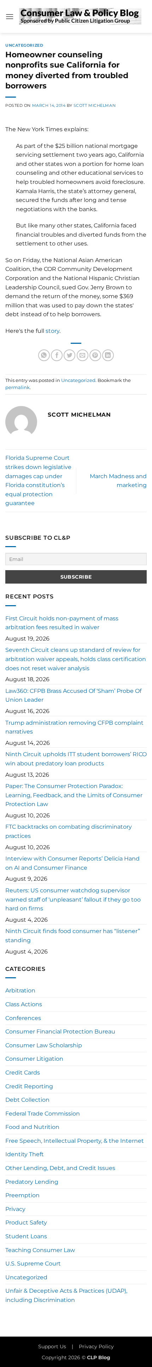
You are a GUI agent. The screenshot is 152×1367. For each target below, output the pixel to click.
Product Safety (26, 1222)
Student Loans (26, 1236)
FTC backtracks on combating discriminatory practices (68, 831)
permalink (17, 387)
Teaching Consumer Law (40, 1250)
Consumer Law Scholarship (43, 1045)
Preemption (22, 1195)
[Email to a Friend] (82, 355)
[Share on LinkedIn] (108, 355)
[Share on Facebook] (57, 355)
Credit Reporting (29, 1086)
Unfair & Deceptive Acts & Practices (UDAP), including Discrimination (66, 1295)
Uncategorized (24, 45)
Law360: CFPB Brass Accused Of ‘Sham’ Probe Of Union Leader (73, 695)
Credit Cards (22, 1072)
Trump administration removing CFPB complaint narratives (74, 727)
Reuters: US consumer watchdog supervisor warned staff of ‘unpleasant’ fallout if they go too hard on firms (73, 899)
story (52, 331)
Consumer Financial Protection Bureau (60, 1031)
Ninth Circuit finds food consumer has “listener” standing (72, 936)
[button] (9, 16)
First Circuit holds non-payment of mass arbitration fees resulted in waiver (61, 623)
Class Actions (23, 1004)
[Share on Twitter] (69, 355)
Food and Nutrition (32, 1127)
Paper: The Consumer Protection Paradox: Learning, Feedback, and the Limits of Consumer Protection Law (73, 795)
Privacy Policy (96, 1346)
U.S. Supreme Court (33, 1263)
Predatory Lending (31, 1181)
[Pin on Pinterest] (95, 355)
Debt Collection (27, 1099)
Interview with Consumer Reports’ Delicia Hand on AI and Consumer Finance (72, 863)
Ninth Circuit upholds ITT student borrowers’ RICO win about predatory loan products (76, 759)
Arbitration (20, 990)
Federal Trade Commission (42, 1113)
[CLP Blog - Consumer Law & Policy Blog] (80, 16)
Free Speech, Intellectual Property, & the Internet (74, 1140)
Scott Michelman (95, 105)
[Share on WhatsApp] (44, 355)
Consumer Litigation (34, 1058)
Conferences (23, 1018)
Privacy (15, 1209)
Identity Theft (24, 1154)
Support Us (52, 1346)
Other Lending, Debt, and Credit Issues (60, 1168)
